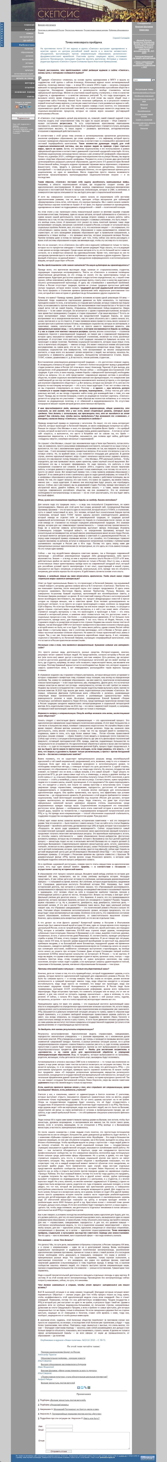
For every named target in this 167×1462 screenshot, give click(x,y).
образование (27, 52)
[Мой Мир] (89, 1387)
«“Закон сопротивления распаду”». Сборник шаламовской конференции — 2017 (144, 64)
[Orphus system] (147, 1458)
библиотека (27, 45)
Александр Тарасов (47, 1355)
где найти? (28, 40)
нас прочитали (26, 37)
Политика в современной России (51, 30)
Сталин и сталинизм (144, 119)
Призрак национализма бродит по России (60, 1352)
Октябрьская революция (144, 96)
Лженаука (144, 128)
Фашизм (144, 108)
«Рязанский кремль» (59, 1405)
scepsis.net (123, 1456)
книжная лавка (25, 92)
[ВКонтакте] (78, 1387)
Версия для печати (47, 25)
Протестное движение (74, 30)
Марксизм (144, 104)
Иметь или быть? (91, 1418)
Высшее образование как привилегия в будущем (63, 1364)
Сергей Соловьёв (121, 38)
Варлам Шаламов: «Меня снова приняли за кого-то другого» (69, 1370)
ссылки (30, 87)
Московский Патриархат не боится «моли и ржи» (76, 1409)
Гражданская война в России (144, 92)
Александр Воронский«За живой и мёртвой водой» (144, 57)
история (29, 63)
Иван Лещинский (46, 1367)
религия (29, 56)
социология (28, 67)
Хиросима (144, 30)
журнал (30, 29)
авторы (30, 83)
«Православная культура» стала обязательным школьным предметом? (74, 1377)
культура (29, 70)
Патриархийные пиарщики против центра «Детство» (76, 1414)
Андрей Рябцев (45, 1379)
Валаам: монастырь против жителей (58, 1383)
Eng (150, 1)
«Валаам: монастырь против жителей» (68, 1400)
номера (29, 33)
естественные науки (23, 74)
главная (29, 25)
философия (27, 59)
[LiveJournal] (85, 1387)
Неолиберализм (144, 111)
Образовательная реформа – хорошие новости (63, 1358)
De (154, 1)
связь (31, 96)
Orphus (15, 126)
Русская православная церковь (96, 30)
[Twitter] (82, 1387)
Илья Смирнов (44, 1361)
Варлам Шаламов (144, 27)
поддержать (2, 34)
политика (29, 49)
